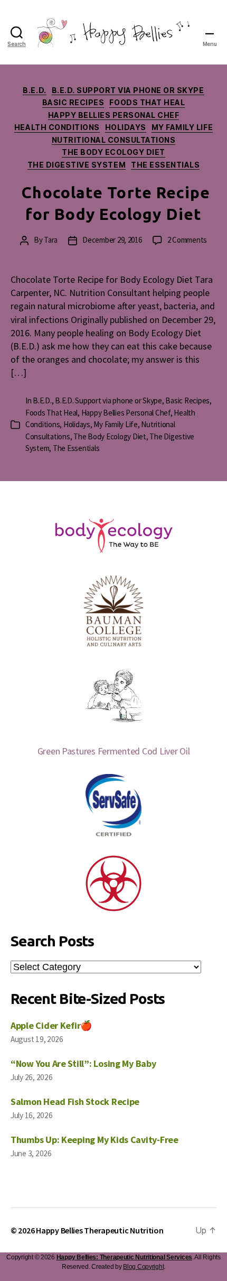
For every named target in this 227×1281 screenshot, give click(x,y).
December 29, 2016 (112, 240)
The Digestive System (76, 164)
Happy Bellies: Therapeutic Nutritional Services (124, 1257)
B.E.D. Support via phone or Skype (128, 90)
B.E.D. (34, 90)
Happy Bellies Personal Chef (113, 114)
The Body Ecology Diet (113, 152)
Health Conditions (57, 127)
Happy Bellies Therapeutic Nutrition (100, 1230)
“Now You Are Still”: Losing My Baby (83, 1063)
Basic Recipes (73, 102)
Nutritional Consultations (114, 139)
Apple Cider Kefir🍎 (51, 1025)
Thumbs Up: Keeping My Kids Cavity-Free (94, 1139)
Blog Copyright (143, 1266)
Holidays (125, 127)
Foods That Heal (147, 102)
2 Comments (187, 240)
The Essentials (165, 164)
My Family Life (182, 127)
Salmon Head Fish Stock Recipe (75, 1101)
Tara (51, 240)
